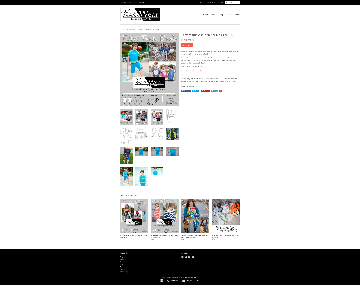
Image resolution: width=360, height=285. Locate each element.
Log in (201, 2)
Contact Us (123, 269)
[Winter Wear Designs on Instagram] (189, 257)
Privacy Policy (124, 272)
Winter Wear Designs (179, 277)
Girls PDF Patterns (130, 29)
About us (122, 267)
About (228, 14)
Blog (221, 14)
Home (205, 14)
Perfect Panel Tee (187, 75)
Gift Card (122, 259)
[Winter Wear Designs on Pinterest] (186, 257)
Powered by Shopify (192, 277)
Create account (210, 2)
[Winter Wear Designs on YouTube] (193, 257)
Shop (213, 14)
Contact (237, 14)
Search (122, 262)
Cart (221, 2)
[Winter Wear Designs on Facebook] (182, 257)
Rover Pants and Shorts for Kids (192, 71)
